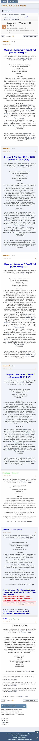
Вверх (3, 700)
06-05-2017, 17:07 (7, 475)
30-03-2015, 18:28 (7, 44)
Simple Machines (23, 735)
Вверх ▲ (30, 733)
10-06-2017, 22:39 (7, 532)
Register (22, 58)
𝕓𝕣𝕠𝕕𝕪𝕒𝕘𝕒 (6, 473)
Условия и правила (22, 733)
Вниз (3, 36)
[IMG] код (3, 722)
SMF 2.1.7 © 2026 (16, 735)
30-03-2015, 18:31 (7, 151)
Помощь (15, 733)
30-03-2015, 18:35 (7, 258)
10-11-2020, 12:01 (7, 621)
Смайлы (3, 720)
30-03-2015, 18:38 (7, 368)
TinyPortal (9, 733)
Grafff (26, 17)
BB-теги (3, 718)
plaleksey (6, 529)
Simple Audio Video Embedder (19, 737)
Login (27, 58)
